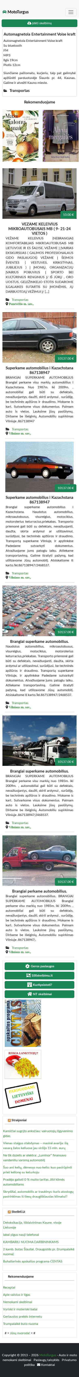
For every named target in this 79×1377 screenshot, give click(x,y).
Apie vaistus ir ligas (16, 1294)
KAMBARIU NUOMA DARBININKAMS (31, 1242)
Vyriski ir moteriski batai (20, 1309)
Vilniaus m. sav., (20, 433)
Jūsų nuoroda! (20, 1333)
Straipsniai (19, 1120)
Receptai (9, 1287)
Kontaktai (47, 1364)
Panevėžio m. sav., (21, 303)
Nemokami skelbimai (17, 1302)
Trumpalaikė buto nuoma (20, 1323)
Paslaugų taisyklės (47, 1360)
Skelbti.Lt (18, 1211)
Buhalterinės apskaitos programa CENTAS (32, 1261)
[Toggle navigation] (71, 12)
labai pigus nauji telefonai (21, 1234)
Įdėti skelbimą (41, 23)
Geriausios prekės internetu (22, 1316)
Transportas (20, 299)
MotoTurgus (17, 12)
